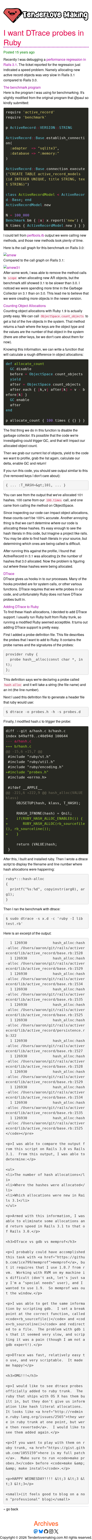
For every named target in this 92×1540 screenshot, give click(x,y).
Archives (46, 1523)
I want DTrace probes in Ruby (43, 37)
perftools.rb (35, 235)
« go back (10, 1509)
